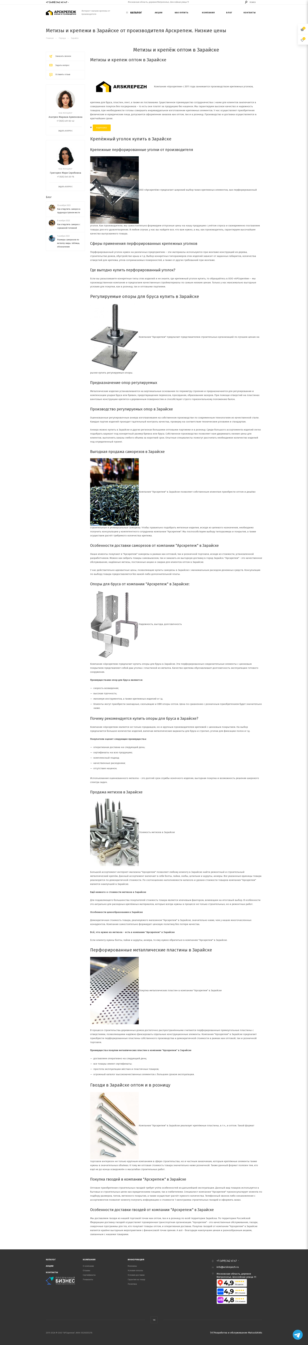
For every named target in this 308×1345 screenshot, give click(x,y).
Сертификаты (89, 1275)
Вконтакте (154, 1319)
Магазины (132, 1266)
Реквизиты (88, 1279)
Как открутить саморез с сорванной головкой (68, 226)
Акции (50, 1266)
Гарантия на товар (136, 1279)
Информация (136, 1259)
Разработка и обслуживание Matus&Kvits (238, 1332)
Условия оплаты (135, 1270)
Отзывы (86, 1270)
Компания (89, 1259)
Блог (48, 197)
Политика (132, 1284)
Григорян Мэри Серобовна (65, 172)
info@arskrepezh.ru (228, 1267)
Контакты (52, 1272)
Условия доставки (136, 1275)
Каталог (51, 1259)
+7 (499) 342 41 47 (56, 2)
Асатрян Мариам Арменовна (65, 117)
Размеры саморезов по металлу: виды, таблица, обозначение (68, 243)
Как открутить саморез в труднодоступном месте (68, 211)
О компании (88, 1266)
